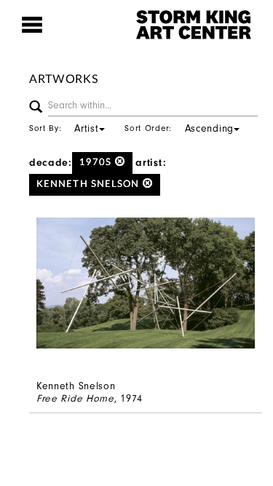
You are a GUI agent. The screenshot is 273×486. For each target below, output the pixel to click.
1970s (97, 162)
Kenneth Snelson (89, 184)
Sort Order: (179, 128)
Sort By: (64, 128)
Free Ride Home (75, 398)
